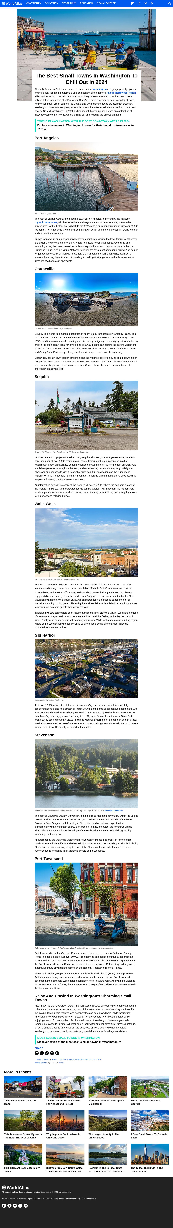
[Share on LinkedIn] (57, 1053)
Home (4, 1199)
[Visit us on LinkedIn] (26, 1206)
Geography (69, 3)
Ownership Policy (89, 1199)
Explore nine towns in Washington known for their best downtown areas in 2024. (85, 127)
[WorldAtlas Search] (169, 3)
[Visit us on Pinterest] (20, 1206)
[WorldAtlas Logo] (13, 3)
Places (61, 1063)
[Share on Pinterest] (52, 1053)
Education (86, 3)
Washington (100, 89)
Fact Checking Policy (55, 1199)
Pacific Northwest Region (121, 92)
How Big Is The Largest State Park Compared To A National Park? (105, 1171)
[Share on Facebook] (42, 1053)
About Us (40, 1199)
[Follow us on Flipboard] (4, 1206)
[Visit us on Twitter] (15, 1206)
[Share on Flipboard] (37, 1053)
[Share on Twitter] (47, 1053)
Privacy (22, 1199)
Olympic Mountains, (46, 222)
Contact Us (13, 1199)
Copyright (31, 1199)
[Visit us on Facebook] (9, 1206)
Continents (33, 3)
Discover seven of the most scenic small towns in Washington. (77, 1041)
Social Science (106, 3)
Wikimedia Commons (114, 811)
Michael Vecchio (41, 1063)
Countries (51, 3)
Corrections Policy (72, 1199)
